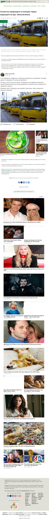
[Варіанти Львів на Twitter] (10, 496)
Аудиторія (28, 505)
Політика (13, 1)
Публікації (28, 493)
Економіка (25, 1)
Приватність (35, 503)
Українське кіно (26, 6)
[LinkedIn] (42, 18)
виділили (39, 159)
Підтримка (34, 497)
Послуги (34, 493)
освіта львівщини (35, 177)
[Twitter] (40, 18)
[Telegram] (45, 18)
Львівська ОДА (14, 177)
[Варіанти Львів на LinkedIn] (13, 496)
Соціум (30, 1)
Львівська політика (8, 6)
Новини (43, 6)
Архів (26, 502)
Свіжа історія (33, 6)
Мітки (26, 500)
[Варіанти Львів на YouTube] (15, 496)
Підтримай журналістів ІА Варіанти (24, 191)
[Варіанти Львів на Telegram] (18, 496)
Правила (34, 502)
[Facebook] (38, 18)
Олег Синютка (20, 177)
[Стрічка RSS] (20, 496)
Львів (24, 177)
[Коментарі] (47, 18)
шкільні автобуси (28, 177)
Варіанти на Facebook (23, 186)
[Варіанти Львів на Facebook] (8, 496)
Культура (19, 1)
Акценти (27, 494)
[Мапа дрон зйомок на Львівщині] (14, 505)
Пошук (27, 503)
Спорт (34, 1)
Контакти (34, 499)
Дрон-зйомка (34, 495)
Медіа (26, 499)
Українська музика (17, 6)
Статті (39, 6)
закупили (20, 164)
